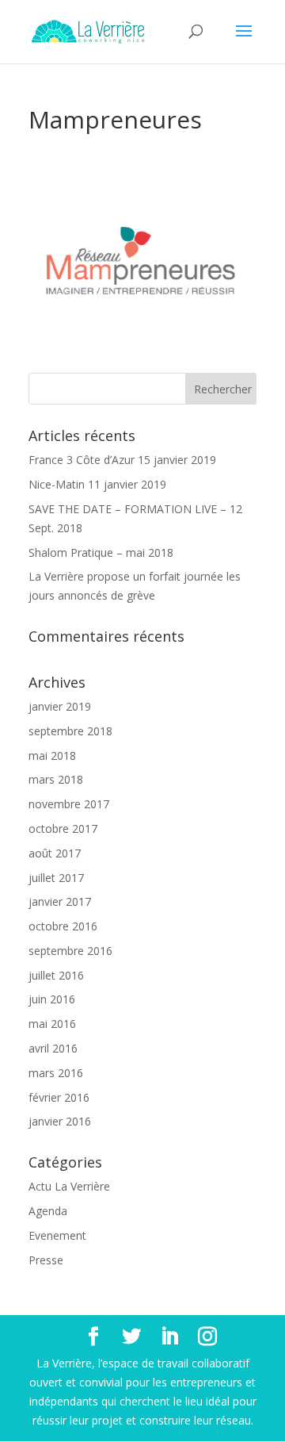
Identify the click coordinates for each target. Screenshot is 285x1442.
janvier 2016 (59, 1121)
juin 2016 (51, 999)
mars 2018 (55, 779)
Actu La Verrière (69, 1186)
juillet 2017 (56, 877)
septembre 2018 (70, 730)
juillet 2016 (56, 975)
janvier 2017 (59, 901)
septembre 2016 (70, 950)
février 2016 (58, 1097)
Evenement (57, 1235)
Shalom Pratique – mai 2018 (100, 552)
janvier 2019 (59, 706)
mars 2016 (55, 1072)
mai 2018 (52, 755)
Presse (45, 1260)
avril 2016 (53, 1048)
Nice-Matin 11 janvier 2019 (97, 484)
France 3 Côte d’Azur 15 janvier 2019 (122, 459)
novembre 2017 (68, 803)
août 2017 (54, 853)
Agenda (47, 1210)
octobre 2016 (62, 926)
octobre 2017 (62, 828)
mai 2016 (52, 1023)
